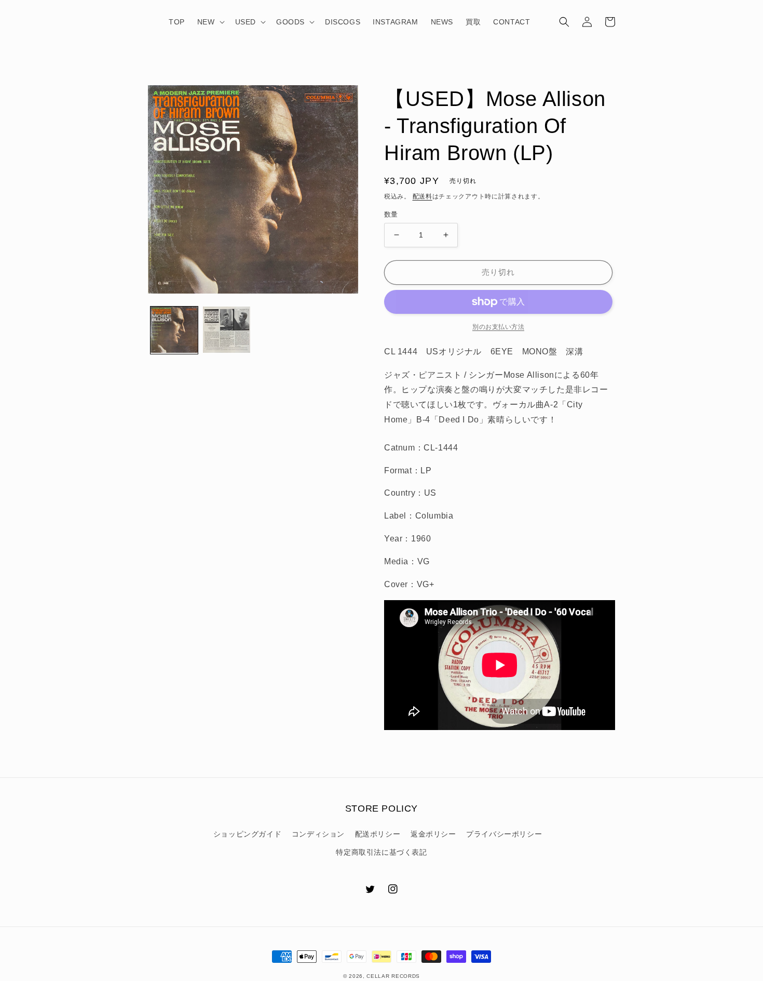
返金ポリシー (433, 834)
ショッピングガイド (247, 834)
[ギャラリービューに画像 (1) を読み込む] (174, 330)
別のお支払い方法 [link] (498, 326)
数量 (391, 214)
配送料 (422, 196)
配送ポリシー (378, 834)
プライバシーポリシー (504, 834)
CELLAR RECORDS (393, 976)
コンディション (318, 834)
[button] (210, 22)
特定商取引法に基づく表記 (381, 852)
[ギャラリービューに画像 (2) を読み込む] (226, 330)
